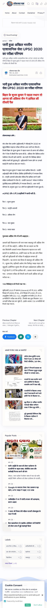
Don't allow (38, 605)
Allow (28, 605)
